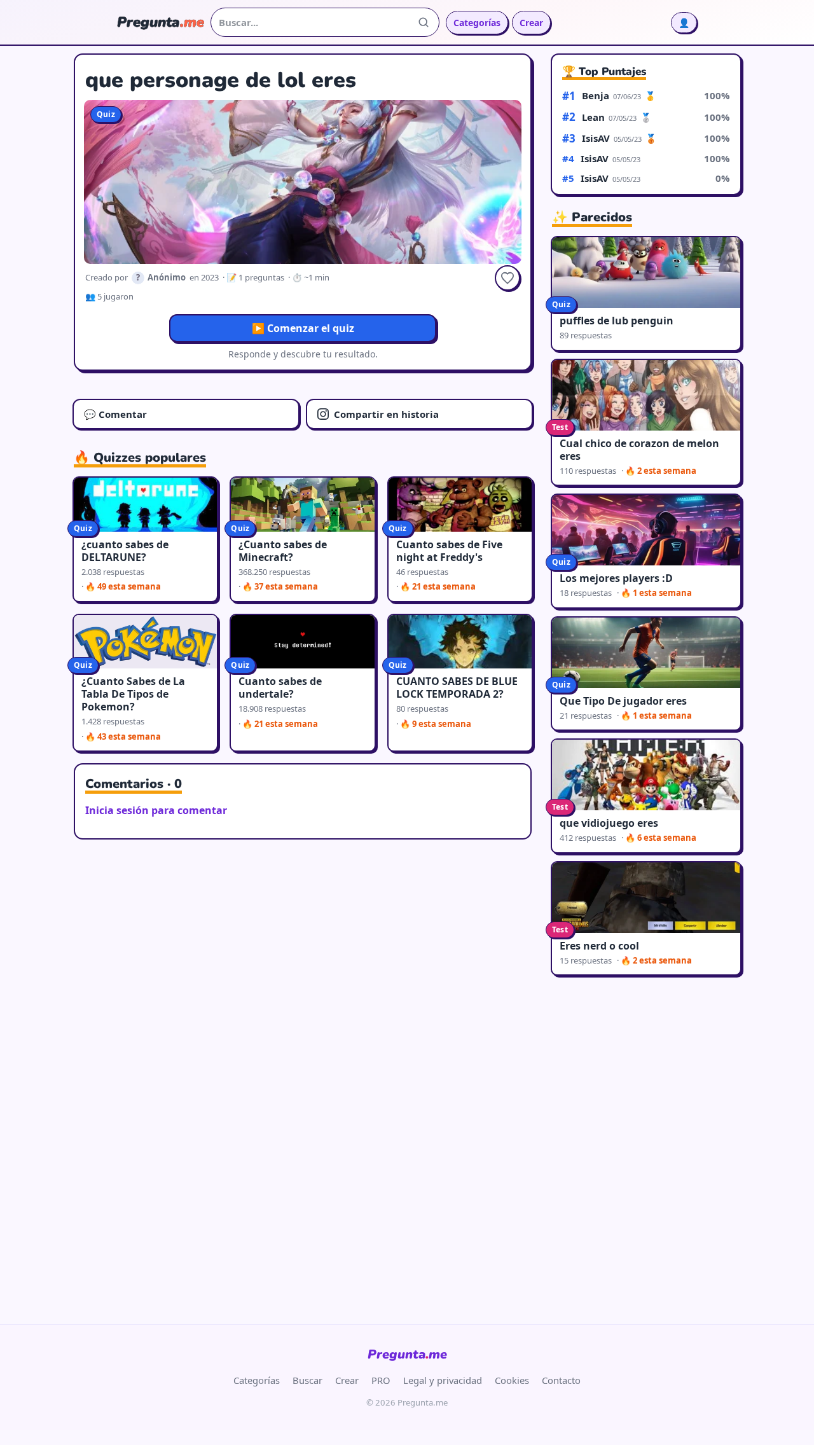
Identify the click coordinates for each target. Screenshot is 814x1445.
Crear (531, 23)
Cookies (512, 1380)
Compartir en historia (386, 414)
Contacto (561, 1380)
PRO (380, 1380)
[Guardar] (507, 278)
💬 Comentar (115, 414)
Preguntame (407, 1354)
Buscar (307, 1380)
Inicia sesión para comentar (156, 810)
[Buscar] (423, 22)
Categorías (476, 23)
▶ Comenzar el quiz (303, 328)
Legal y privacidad (442, 1380)
